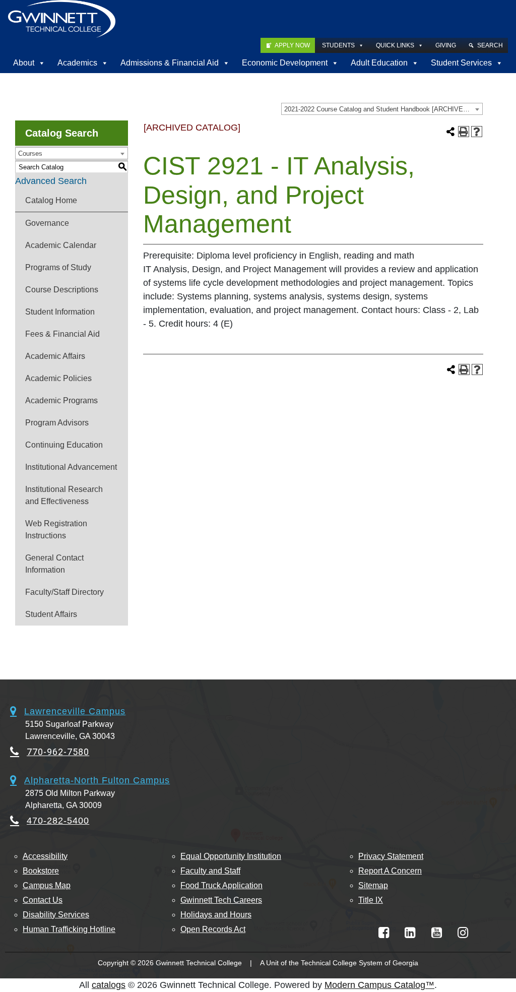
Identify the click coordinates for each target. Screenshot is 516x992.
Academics (77, 62)
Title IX (370, 900)
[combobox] (382, 109)
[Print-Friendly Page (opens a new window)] (463, 131)
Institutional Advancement (71, 467)
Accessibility (45, 856)
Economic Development (285, 62)
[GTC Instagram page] (463, 932)
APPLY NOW (292, 45)
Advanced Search (51, 181)
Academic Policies (58, 378)
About (23, 62)
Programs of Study (58, 267)
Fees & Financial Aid (62, 334)
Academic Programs (61, 400)
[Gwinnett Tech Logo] (61, 19)
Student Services (461, 62)
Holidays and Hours (215, 914)
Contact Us (42, 900)
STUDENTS (338, 45)
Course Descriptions (61, 289)
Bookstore (41, 870)
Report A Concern (390, 870)
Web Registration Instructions (56, 529)
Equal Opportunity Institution (230, 856)
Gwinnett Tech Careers (221, 900)
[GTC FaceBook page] (383, 932)
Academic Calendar (60, 245)
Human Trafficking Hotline (69, 929)
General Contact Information (54, 563)
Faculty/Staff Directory (64, 592)
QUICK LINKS (395, 45)
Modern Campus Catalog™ (379, 985)
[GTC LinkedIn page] (410, 932)
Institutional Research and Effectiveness (64, 495)
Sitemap (373, 885)
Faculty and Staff (210, 870)
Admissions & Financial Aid (169, 62)
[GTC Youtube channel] (436, 932)
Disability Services (56, 914)
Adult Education (379, 62)
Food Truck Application (221, 885)
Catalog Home (51, 200)
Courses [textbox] (30, 153)
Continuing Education (64, 445)
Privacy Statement (390, 856)
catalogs (108, 985)
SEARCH (490, 45)
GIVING (445, 45)
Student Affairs (51, 614)
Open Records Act (212, 929)
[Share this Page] (450, 131)
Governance (47, 223)
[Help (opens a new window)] (476, 131)
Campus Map (47, 885)
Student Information (60, 311)
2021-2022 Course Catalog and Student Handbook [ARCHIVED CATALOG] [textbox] (383, 109)
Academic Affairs (55, 356)
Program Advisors (57, 422)
